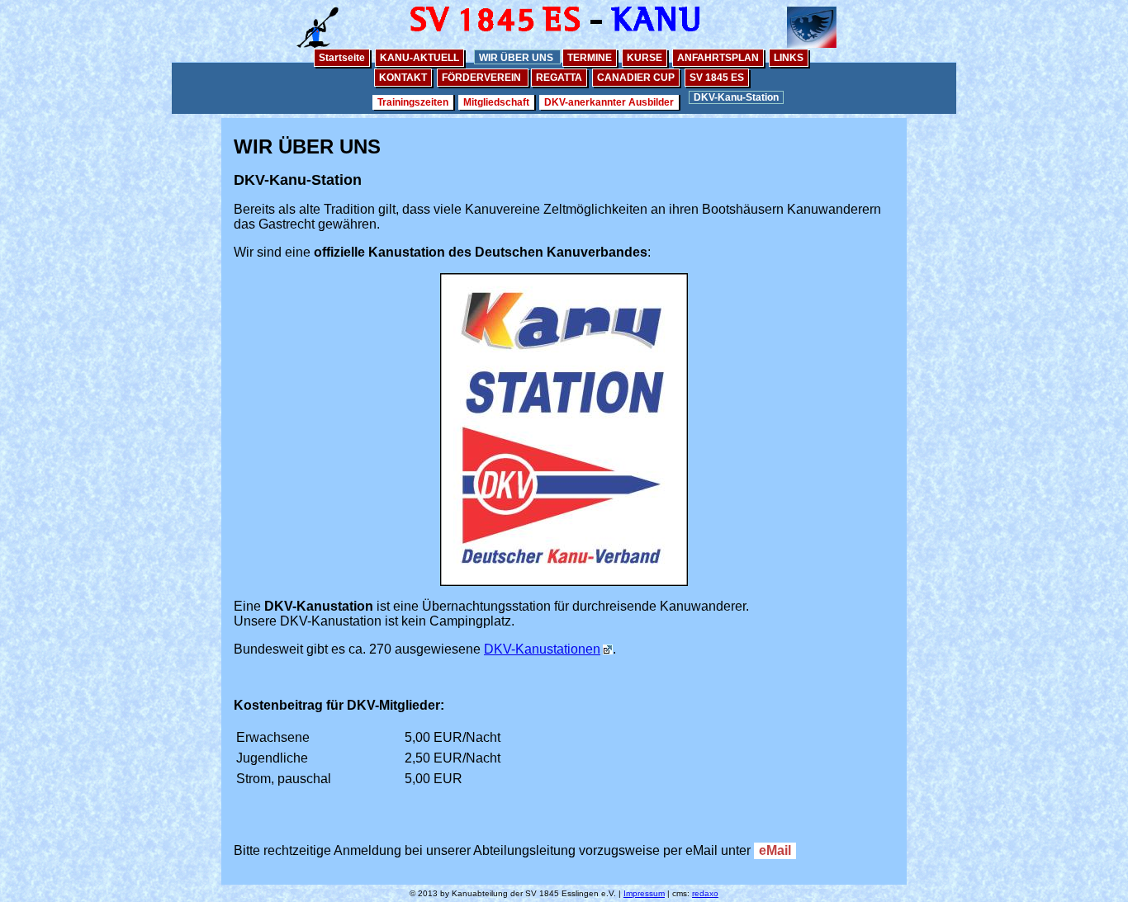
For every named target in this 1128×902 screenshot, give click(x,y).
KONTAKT (403, 77)
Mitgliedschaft (496, 102)
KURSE (644, 58)
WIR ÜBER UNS (517, 58)
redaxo (705, 893)
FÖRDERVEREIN (483, 77)
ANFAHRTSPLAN (718, 58)
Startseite (342, 58)
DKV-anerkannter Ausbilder (609, 102)
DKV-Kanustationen (542, 649)
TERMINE (589, 58)
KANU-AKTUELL (419, 58)
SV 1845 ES (717, 77)
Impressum (644, 893)
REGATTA (559, 77)
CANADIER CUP (636, 77)
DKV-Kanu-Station (736, 97)
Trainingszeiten (412, 102)
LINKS (788, 58)
